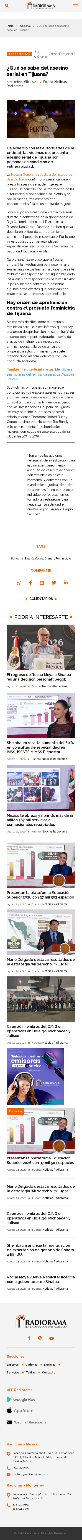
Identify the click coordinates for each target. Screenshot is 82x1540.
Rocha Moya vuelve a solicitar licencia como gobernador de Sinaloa (41, 1279)
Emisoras (13, 1364)
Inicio (10, 25)
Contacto (48, 1372)
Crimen (49, 558)
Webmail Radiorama (30, 1422)
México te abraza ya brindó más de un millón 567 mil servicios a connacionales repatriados (40, 820)
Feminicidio (63, 558)
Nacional (25, 25)
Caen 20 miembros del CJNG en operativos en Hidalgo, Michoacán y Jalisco (39, 1031)
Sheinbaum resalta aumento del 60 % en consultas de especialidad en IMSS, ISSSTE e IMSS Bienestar (40, 747)
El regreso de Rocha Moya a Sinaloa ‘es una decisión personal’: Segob (39, 677)
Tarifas (30, 1372)
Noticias (49, 1364)
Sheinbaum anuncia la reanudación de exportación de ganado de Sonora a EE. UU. (40, 1250)
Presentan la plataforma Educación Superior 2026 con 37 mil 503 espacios (40, 895)
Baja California (34, 558)
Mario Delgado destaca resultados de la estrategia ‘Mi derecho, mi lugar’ (41, 961)
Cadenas (31, 1364)
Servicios (13, 1372)
